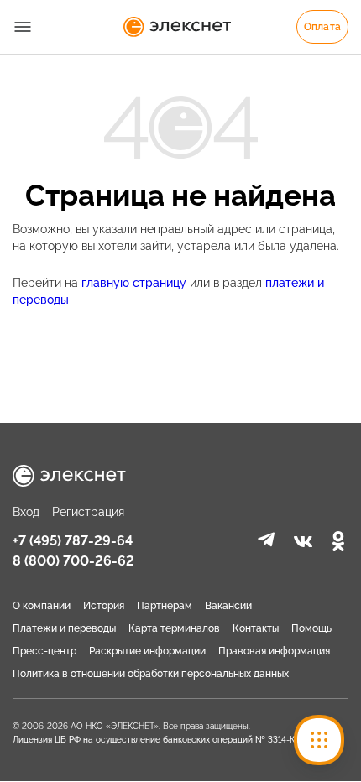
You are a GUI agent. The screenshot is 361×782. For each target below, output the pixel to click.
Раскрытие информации (147, 651)
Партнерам (164, 606)
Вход (26, 512)
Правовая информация (274, 651)
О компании (42, 606)
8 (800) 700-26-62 (73, 561)
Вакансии (228, 606)
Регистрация (88, 512)
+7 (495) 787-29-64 (73, 541)
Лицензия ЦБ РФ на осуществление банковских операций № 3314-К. (155, 739)
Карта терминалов (174, 628)
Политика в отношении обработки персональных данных (151, 674)
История (103, 606)
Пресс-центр (44, 651)
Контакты (256, 628)
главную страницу (135, 282)
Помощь (311, 628)
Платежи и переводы (64, 628)
